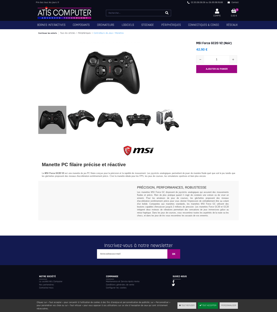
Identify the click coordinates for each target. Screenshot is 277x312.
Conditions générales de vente (120, 284)
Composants (81, 25)
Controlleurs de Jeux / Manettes (109, 33)
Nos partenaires (46, 284)
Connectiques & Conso (203, 25)
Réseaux (232, 25)
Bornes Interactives (51, 25)
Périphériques (171, 25)
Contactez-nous (46, 287)
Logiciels (128, 25)
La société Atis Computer (51, 281)
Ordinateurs (105, 25)
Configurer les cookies (116, 287)
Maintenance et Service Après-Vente (122, 281)
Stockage (147, 25)
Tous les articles (67, 33)
